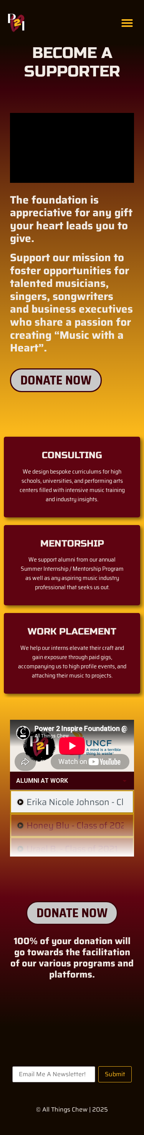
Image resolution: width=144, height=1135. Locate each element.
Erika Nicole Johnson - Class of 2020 (75, 802)
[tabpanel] (72, 746)
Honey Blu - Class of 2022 (75, 825)
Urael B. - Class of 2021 (72, 849)
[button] (127, 23)
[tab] (72, 802)
